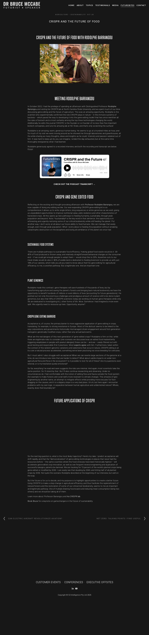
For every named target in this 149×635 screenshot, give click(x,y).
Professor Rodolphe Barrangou (99, 204)
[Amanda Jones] (72, 588)
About (80, 5)
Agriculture (61, 14)
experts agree (80, 345)
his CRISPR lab (73, 496)
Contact (141, 5)
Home (71, 5)
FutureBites (127, 5)
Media (115, 5)
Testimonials (102, 5)
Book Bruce (33, 501)
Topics (89, 5)
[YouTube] (76, 588)
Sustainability (78, 14)
